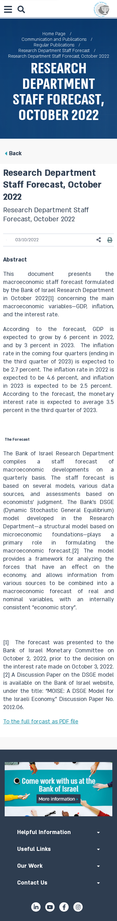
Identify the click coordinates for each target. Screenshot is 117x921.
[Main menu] (8, 9)
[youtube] (50, 907)
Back (15, 153)
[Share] (99, 240)
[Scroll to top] (58, 749)
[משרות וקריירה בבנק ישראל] (58, 789)
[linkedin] (36, 907)
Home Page (54, 34)
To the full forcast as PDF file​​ (40, 721)
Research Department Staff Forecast (54, 51)
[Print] (110, 240)
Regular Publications (54, 45)
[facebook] (64, 907)
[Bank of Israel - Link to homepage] (101, 9)
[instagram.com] (78, 907)
